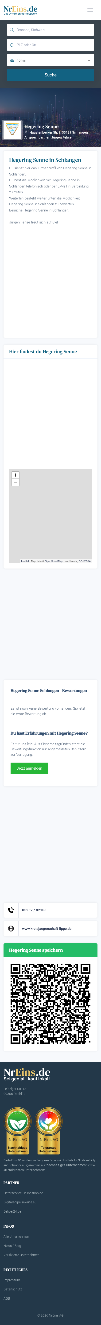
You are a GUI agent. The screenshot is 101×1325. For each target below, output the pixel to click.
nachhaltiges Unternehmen (66, 1165)
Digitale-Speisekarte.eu (20, 1202)
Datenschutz (13, 1289)
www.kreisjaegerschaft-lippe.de (46, 929)
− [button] (15, 482)
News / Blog (12, 1246)
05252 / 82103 (34, 910)
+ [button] (15, 475)
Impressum (12, 1280)
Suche (51, 75)
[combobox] (55, 60)
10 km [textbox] (21, 60)
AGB (7, 1298)
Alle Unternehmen (16, 1236)
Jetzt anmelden (29, 768)
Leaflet (25, 561)
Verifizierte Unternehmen (21, 1255)
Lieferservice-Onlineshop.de (23, 1193)
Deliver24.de (12, 1211)
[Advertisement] (50, 280)
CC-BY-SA (85, 561)
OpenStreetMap (54, 561)
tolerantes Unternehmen (26, 1170)
